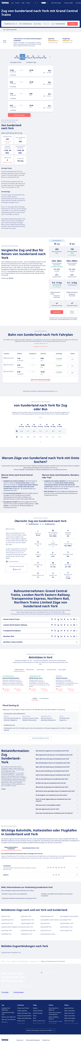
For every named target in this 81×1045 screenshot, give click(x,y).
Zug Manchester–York (27, 920)
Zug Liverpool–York (7, 923)
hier (57, 391)
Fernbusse (20, 1005)
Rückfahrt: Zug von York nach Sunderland (14, 894)
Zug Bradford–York (26, 934)
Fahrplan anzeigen (7, 162)
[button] (37, 24)
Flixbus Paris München (24, 1018)
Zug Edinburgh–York (7, 920)
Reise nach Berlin (69, 1011)
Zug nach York (34, 961)
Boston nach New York (9, 1017)
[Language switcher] (44, 3)
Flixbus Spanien (22, 1011)
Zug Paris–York (5, 916)
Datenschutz (46, 1040)
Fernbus (17, 3)
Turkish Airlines (38, 1011)
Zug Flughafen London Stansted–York (51, 920)
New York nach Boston (9, 1019)
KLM (34, 1018)
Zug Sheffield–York (46, 927)
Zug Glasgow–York (65, 920)
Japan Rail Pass (69, 1008)
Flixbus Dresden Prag (24, 1013)
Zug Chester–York (6, 930)
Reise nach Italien (69, 1018)
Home (3, 961)
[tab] (16, 62)
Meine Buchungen (56, 2)
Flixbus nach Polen (23, 1008)
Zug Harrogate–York (66, 930)
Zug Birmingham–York (27, 923)
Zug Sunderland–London (47, 934)
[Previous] (16, 425)
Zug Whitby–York (6, 934)
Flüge (23, 3)
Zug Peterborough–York (28, 930)
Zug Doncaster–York (27, 927)
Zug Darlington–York (66, 927)
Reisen (66, 1005)
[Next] (50, 56)
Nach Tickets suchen (7, 142)
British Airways (37, 1013)
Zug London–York (26, 916)
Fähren (28, 3)
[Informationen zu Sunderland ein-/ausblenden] (77, 868)
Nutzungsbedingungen (33, 1040)
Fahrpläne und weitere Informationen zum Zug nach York (19, 898)
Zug (12, 3)
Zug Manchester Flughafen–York (11, 927)
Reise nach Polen (69, 1016)
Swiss (35, 1016)
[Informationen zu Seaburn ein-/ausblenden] (77, 875)
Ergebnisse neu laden (39, 346)
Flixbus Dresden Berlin (24, 1016)
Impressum (19, 1040)
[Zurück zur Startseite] (6, 3)
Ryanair (35, 1008)
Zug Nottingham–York (66, 923)
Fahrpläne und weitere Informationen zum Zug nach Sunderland (57, 895)
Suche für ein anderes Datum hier (40, 381)
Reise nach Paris (69, 1013)
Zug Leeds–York (45, 923)
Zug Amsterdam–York (46, 916)
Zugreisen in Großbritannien (19, 961)
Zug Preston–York (45, 930)
